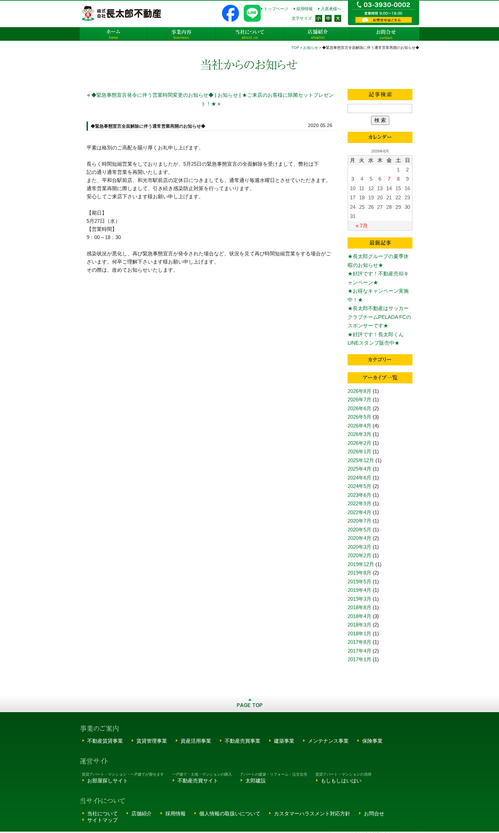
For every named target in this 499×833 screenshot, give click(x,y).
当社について (249, 34)
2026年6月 (359, 408)
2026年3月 (359, 434)
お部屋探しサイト (107, 780)
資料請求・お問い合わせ (383, 20)
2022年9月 (359, 503)
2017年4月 (359, 651)
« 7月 (362, 226)
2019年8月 (359, 573)
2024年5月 (359, 486)
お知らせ (310, 48)
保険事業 (372, 741)
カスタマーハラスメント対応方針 (312, 813)
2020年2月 (359, 555)
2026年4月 (359, 426)
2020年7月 (359, 521)
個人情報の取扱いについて (229, 813)
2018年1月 (359, 633)
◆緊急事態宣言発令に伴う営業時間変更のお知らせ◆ (152, 95)
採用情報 (304, 8)
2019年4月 (359, 590)
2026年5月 (359, 417)
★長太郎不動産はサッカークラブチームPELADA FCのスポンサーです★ (379, 316)
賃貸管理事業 (151, 741)
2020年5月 (359, 529)
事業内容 (182, 34)
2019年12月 (361, 564)
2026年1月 (359, 451)
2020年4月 (359, 538)
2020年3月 (359, 547)
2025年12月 (361, 460)
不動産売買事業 (242, 741)
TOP (295, 48)
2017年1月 (359, 659)
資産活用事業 (196, 741)
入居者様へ (331, 8)
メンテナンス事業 (328, 741)
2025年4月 (359, 469)
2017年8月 (359, 642)
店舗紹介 (317, 34)
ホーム (114, 34)
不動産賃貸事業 (105, 741)
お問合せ (385, 34)
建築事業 (284, 741)
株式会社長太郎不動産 (122, 13)
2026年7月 (359, 399)
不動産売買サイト (198, 780)
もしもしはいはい (341, 780)
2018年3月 (359, 625)
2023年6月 (359, 495)
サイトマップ (102, 820)
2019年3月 (359, 599)
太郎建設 (255, 780)
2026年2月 (359, 443)
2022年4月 (359, 512)
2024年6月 (359, 478)
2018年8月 (359, 607)
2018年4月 (359, 616)
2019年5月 (359, 581)
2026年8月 (359, 391)
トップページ (276, 8)
